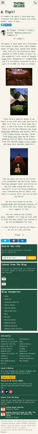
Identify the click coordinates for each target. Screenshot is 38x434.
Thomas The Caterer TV (9, 353)
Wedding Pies (5, 351)
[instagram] (10, 391)
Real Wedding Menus (8, 361)
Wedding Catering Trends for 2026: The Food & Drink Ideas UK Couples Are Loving (21, 283)
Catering (7, 299)
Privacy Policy (25, 356)
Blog (21, 341)
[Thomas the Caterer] (19, 4)
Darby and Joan (14, 137)
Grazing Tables (10, 308)
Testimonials (24, 339)
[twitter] (6, 391)
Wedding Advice (10, 322)
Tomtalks (4, 356)
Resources (23, 351)
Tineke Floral (14, 134)
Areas (6, 296)
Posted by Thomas (13, 278)
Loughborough (7, 204)
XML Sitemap (23, 361)
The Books (4, 358)
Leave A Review (25, 344)
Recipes (7, 317)
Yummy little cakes (27, 142)
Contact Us (23, 346)
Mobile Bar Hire (10, 311)
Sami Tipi (14, 49)
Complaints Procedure (27, 353)
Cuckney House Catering (15, 277)
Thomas (13, 30)
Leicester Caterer (26, 204)
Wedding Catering (22, 33)
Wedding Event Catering (13, 328)
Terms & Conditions (26, 358)
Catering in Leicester (9, 341)
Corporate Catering (11, 302)
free (22, 217)
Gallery (3, 363)
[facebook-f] (2, 391)
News (6, 314)
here (3, 217)
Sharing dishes (10, 319)
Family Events (9, 305)
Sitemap (22, 349)
